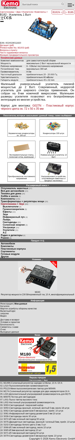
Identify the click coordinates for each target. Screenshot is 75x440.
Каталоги (4, 306)
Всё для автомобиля (14, 191)
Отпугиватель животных (16, 188)
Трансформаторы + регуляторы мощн (24, 201)
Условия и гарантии (10, 322)
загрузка (4, 313)
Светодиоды (12, 222)
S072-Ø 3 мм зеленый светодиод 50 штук (23, 419)
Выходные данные (9, 332)
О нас (3, 329)
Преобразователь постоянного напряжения (21, 177)
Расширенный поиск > (37, 185)
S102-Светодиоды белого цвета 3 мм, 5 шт (24, 424)
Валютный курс (8, 311)
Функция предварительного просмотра (19, 55)
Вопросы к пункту (8, 50)
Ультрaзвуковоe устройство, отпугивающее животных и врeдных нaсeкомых (53, 178)
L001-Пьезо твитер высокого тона (20, 399)
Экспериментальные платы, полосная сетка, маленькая (21, 156)
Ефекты (9, 211)
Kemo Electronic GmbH (62, 438)
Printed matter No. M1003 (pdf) (14, 48)
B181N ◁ (57, 12)
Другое (5, 256)
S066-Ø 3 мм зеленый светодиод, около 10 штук (27, 427)
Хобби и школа (11, 196)
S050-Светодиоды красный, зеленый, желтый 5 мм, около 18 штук (36, 408)
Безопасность (7, 324)
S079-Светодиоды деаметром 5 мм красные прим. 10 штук (32, 436)
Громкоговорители (15, 209)
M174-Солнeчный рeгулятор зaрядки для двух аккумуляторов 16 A (36, 391)
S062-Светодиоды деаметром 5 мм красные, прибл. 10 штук (33, 411)
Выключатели (12, 206)
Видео (3, 316)
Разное (6, 238)
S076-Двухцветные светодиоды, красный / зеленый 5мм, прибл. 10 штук (39, 422)
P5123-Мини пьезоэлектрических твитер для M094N (29, 388)
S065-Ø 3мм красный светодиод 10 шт (22, 430)
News (37, 335)
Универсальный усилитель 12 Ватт (53, 156)
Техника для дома (13, 193)
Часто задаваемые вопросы (14, 52)
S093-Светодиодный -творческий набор (23, 405)
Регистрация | (13, 304)
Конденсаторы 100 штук (53, 133)
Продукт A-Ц (37, 240)
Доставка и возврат (10, 320)
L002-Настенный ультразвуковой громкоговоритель (29, 402)
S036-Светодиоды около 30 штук (19, 416)
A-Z (4, 232)
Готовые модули (10, 254)
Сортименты (8, 251)
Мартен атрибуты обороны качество (18, 308)
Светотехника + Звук (14, 204)
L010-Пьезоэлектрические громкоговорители (25, 386)
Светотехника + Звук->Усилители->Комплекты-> (24, 12)
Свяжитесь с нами (9, 327)
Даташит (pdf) (7, 45)
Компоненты (10, 198)
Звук (5, 214)
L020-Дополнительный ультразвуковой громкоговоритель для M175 (37, 394)
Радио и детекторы (13, 235)
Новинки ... (37, 259)
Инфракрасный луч (15, 217)
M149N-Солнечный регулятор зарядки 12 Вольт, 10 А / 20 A (32, 383)
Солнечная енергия (15, 224)
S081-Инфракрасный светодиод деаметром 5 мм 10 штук (32, 413)
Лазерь (7, 219)
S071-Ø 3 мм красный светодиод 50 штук (23, 433)
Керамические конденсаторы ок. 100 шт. (21, 134)
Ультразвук (11, 227)
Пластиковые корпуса (13, 248)
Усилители (10, 230)
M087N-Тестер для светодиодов (19, 397)
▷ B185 (69, 12)
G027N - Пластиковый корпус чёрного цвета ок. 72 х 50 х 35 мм (37, 107)
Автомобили (8, 243)
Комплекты (7, 246)
